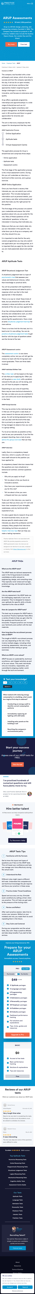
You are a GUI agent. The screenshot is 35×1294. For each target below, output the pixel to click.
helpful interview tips (9, 531)
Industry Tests (17, 1214)
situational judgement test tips (19, 322)
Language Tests (17, 1200)
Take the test (17, 764)
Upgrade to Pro (17, 1034)
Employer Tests (11, 63)
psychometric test (8, 277)
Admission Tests (17, 1204)
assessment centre (11, 354)
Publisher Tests (17, 1218)
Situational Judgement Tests (17, 1170)
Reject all (25, 1287)
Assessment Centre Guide (17, 1185)
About (18, 1262)
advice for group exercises (11, 440)
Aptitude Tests (17, 1196)
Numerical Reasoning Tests (17, 1159)
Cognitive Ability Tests (17, 1181)
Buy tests (11, 44)
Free (17, 1076)
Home (3, 63)
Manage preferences (17, 1291)
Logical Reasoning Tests (17, 1174)
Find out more (17, 1248)
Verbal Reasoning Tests (17, 1163)
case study (17, 379)
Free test (24, 44)
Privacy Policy (17, 1273)
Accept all (10, 1287)
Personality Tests (17, 1207)
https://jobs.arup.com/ (19, 549)
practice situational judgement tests (15, 334)
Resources (17, 1266)
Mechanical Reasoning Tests (17, 1178)
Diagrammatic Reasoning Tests (17, 1167)
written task (9, 374)
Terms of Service (17, 1269)
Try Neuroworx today (17, 840)
